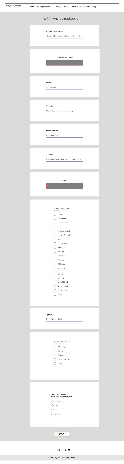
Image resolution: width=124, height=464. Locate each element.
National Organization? (65, 57)
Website (49, 106)
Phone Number (52, 130)
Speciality (50, 314)
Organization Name (54, 31)
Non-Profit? (65, 181)
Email (48, 82)
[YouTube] (69, 450)
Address (49, 154)
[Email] (58, 450)
